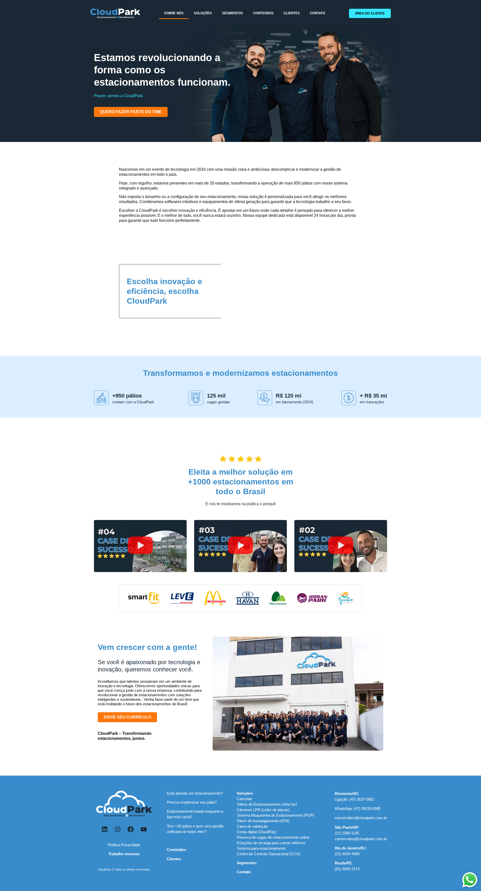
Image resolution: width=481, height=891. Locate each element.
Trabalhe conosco (124, 854)
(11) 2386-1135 (347, 833)
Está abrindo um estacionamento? (195, 793)
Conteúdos (263, 13)
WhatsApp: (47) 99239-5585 (358, 808)
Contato (317, 13)
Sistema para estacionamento (261, 848)
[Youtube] (143, 829)
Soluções (203, 13)
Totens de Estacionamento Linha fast (267, 804)
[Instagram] (117, 829)
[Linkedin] (104, 829)
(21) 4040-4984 (347, 854)
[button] (140, 546)
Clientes (292, 13)
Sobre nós (174, 13)
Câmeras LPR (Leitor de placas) (263, 810)
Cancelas (244, 799)
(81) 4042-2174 (347, 869)
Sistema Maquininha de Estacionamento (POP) (275, 815)
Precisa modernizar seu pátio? (192, 802)
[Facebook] (130, 829)
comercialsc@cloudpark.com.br (361, 818)
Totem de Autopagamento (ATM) (263, 821)
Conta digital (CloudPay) (256, 832)
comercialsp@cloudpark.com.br (361, 839)
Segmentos (232, 13)
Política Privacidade (124, 845)
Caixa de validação (252, 826)
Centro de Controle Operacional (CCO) (268, 854)
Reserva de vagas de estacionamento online (273, 837)
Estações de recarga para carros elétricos (271, 843)
